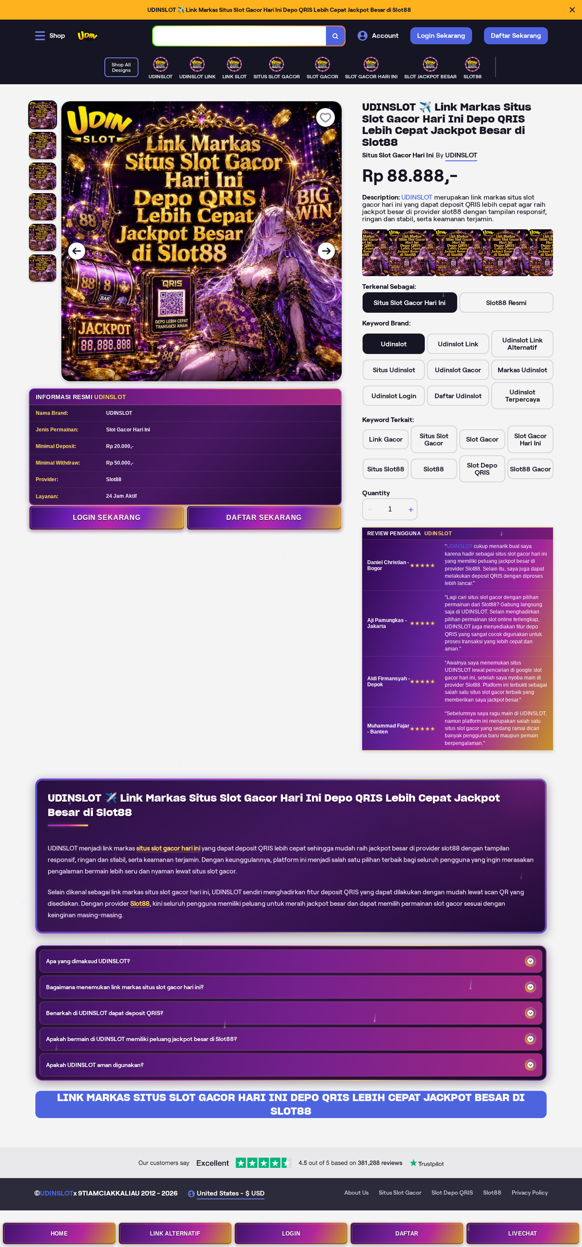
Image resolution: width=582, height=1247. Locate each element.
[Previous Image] (76, 251)
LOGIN (291, 1233)
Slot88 (140, 903)
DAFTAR (406, 1233)
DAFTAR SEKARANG (264, 517)
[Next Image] (326, 251)
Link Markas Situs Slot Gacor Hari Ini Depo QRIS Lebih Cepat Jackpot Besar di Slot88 (291, 1104)
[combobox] (239, 36)
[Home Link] (87, 36)
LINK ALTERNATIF (175, 1233)
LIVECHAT (522, 1233)
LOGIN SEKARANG (107, 517)
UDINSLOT (416, 197)
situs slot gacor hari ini (168, 848)
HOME (59, 1233)
